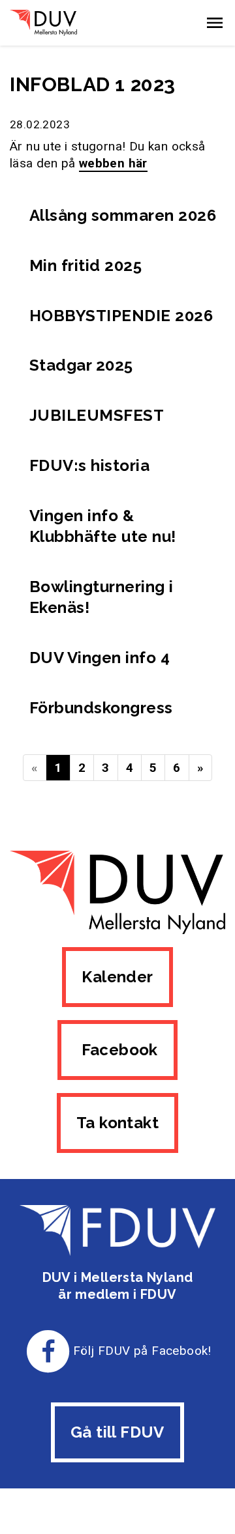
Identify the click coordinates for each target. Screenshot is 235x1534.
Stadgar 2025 (81, 365)
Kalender (117, 976)
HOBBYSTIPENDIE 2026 (121, 315)
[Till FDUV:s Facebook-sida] (48, 1350)
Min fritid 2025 (85, 265)
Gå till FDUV (117, 1432)
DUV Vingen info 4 (99, 657)
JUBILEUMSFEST (96, 415)
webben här (113, 163)
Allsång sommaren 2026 (122, 215)
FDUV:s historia (89, 465)
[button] (214, 22)
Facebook (117, 1049)
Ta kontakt (117, 1122)
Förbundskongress (101, 707)
